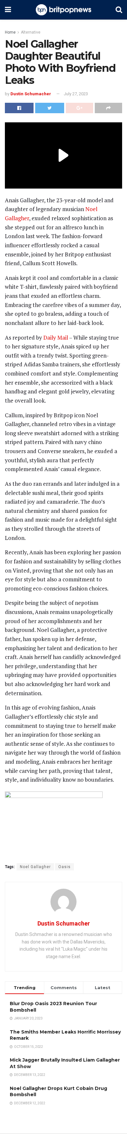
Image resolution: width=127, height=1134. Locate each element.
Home (10, 32)
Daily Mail (55, 337)
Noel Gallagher (35, 867)
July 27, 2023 (76, 93)
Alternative (30, 32)
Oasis (64, 867)
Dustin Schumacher (30, 93)
